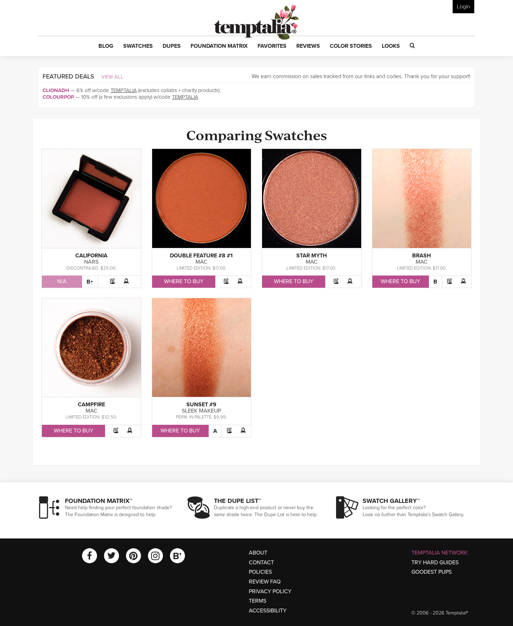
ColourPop (58, 97)
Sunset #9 (201, 404)
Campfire (91, 404)
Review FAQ (265, 581)
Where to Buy (183, 281)
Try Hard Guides (435, 562)
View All (112, 77)
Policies (260, 571)
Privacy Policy (270, 591)
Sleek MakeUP (201, 410)
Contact (261, 562)
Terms (257, 600)
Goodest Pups (431, 571)
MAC (201, 261)
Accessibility (268, 610)
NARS (91, 261)
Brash (421, 255)
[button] (106, 46)
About (258, 552)
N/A (62, 281)
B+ (90, 281)
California (91, 255)
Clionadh (56, 90)
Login (463, 6)
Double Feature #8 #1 (201, 255)
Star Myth (311, 255)
